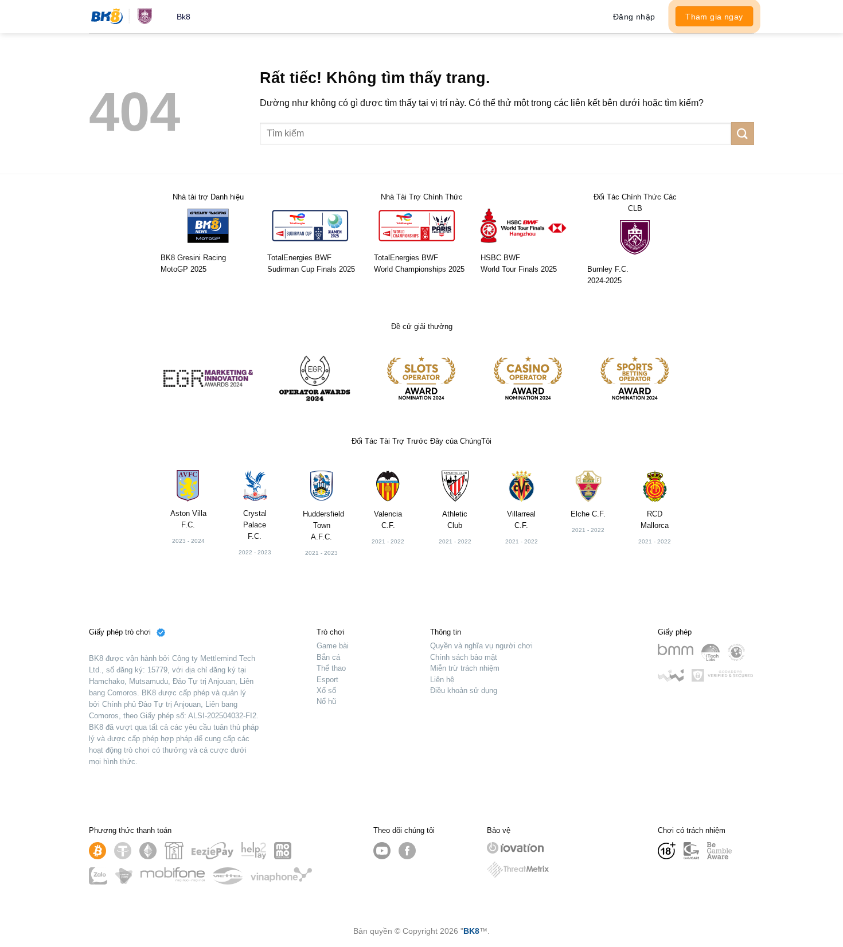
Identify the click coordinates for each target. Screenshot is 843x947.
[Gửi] (742, 133)
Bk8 (183, 16)
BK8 (471, 931)
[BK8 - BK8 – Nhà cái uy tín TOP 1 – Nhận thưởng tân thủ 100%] (124, 16)
